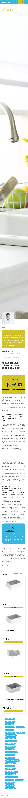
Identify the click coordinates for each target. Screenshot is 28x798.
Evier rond (20, 727)
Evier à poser (10, 718)
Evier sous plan (11, 774)
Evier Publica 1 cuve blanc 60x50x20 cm (11, 595)
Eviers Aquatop (10, 738)
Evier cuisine (10, 757)
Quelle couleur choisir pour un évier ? (11, 568)
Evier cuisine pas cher (12, 760)
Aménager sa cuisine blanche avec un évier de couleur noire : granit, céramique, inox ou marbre (14, 342)
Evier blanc (10, 724)
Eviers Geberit (10, 763)
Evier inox (20, 732)
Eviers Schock (10, 768)
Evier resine (10, 727)
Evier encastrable (11, 777)
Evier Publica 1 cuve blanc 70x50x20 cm (11, 630)
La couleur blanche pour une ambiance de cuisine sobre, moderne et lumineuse (14, 335)
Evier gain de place (11, 771)
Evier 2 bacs (10, 785)
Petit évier (9, 779)
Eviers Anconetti (11, 741)
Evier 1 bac (9, 729)
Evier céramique (11, 735)
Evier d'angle (10, 721)
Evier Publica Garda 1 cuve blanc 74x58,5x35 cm (13, 699)
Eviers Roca (10, 749)
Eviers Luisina (10, 766)
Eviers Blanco (10, 743)
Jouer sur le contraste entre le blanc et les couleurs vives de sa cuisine (13, 338)
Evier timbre (10, 782)
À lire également (10, 345)
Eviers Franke (10, 746)
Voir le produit (13, 607)
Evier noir (19, 779)
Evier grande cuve (11, 752)
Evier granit (10, 754)
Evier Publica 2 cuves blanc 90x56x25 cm (12, 664)
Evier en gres (10, 732)
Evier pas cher (10, 788)
